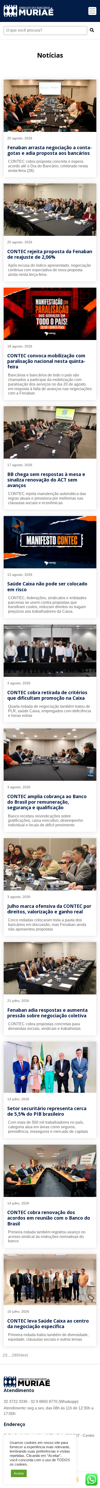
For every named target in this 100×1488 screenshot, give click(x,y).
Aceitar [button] (19, 1473)
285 (15, 1355)
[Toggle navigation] (92, 11)
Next (23, 1355)
